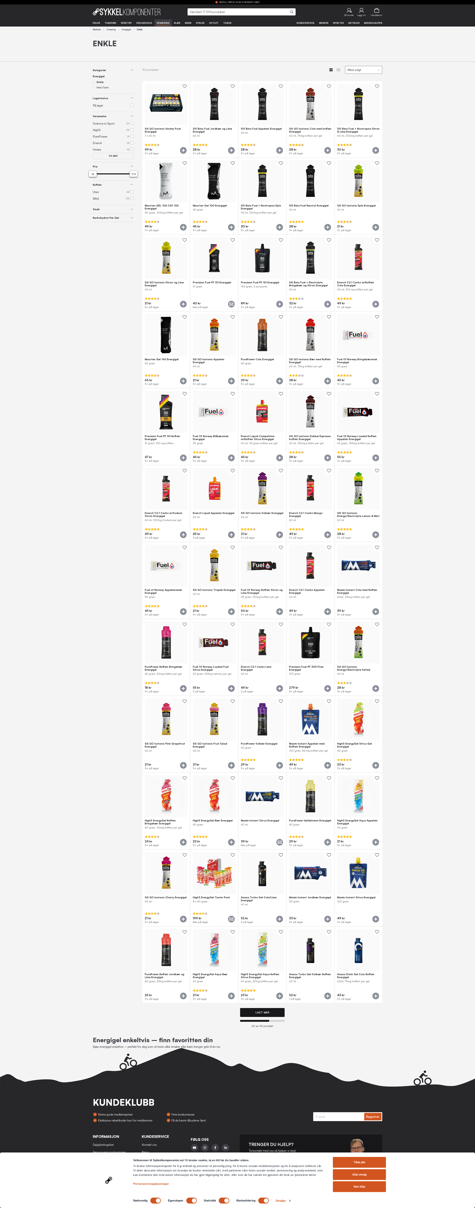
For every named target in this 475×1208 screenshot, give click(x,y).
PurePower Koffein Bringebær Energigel (163, 668)
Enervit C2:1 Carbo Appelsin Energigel (307, 591)
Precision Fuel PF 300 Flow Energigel (306, 668)
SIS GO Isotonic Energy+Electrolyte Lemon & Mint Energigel (358, 514)
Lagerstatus (100, 98)
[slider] (93, 174)
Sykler (200, 23)
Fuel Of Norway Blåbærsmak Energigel (211, 438)
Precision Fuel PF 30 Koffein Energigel (162, 438)
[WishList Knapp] (184, 86)
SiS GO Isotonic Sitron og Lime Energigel (164, 284)
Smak (96, 209)
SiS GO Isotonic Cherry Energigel (166, 897)
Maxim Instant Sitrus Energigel (260, 820)
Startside (97, 29)
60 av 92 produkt (262, 1026)
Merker (324, 23)
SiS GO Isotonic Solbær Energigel (262, 513)
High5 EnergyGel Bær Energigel (213, 820)
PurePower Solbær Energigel (259, 743)
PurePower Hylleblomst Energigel (310, 820)
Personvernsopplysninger (151, 1183)
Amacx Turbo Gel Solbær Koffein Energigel (310, 976)
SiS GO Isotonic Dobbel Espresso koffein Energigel (310, 438)
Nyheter (338, 23)
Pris (95, 166)
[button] (348, 11)
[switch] (191, 1201)
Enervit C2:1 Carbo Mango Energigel (305, 514)
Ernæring (163, 23)
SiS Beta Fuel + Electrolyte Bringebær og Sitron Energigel (308, 284)
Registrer (373, 1117)
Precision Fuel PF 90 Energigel (260, 282)
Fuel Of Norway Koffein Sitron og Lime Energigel (262, 591)
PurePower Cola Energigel (257, 359)
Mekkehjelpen (373, 23)
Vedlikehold (144, 23)
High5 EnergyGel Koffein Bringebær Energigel (160, 822)
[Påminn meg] (231, 304)
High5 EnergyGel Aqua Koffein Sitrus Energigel (260, 976)
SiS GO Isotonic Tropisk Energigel (214, 589)
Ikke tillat (359, 1186)
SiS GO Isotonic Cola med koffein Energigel (310, 130)
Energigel (126, 29)
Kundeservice (306, 23)
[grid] (262, 542)
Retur (145, 1152)
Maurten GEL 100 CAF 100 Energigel (162, 207)
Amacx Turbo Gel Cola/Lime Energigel (258, 899)
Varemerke (99, 116)
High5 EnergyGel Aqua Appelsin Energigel (357, 822)
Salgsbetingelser (103, 1145)
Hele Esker (102, 87)
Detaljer (281, 1200)
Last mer (262, 1012)
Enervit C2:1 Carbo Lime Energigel (256, 668)
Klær (177, 23)
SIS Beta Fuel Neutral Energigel (309, 205)
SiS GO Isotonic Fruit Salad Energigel (210, 745)
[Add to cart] (183, 150)
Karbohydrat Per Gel (106, 217)
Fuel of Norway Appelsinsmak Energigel (163, 591)
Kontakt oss (149, 1145)
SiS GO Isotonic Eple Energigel (356, 205)
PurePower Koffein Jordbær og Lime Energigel (164, 976)
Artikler (354, 23)
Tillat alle (359, 1162)
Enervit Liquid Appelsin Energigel (213, 513)
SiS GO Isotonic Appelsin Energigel (208, 361)
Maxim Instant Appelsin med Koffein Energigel (307, 745)
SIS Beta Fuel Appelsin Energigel (261, 128)
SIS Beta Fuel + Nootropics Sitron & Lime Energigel (358, 130)
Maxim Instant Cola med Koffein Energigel (357, 591)
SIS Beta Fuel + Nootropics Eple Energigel (261, 207)
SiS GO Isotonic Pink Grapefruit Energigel (165, 745)
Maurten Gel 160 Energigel (162, 359)
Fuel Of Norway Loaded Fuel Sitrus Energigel (211, 668)
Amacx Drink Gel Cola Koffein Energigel (355, 976)
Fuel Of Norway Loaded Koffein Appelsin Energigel (356, 438)
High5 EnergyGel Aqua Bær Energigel (210, 976)
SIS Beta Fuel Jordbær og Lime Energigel (212, 130)
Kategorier (99, 70)
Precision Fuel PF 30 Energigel (212, 282)
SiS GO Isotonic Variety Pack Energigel (163, 130)
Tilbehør (110, 23)
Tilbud (227, 23)
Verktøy (126, 23)
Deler (96, 23)
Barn (188, 23)
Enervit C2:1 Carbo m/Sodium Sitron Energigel (163, 514)
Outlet (214, 23)
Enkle (100, 82)
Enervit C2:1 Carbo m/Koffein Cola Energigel (355, 284)
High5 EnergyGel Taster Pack (211, 897)
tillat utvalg (359, 1174)
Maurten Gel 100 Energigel (210, 205)
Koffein (97, 184)
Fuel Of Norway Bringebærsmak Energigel (357, 361)
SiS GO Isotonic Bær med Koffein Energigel (310, 361)
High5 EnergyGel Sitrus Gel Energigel (354, 745)
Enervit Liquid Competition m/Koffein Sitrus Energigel (258, 438)
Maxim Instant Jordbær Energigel (310, 897)
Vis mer (113, 156)
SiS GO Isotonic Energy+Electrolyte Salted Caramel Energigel (353, 668)
